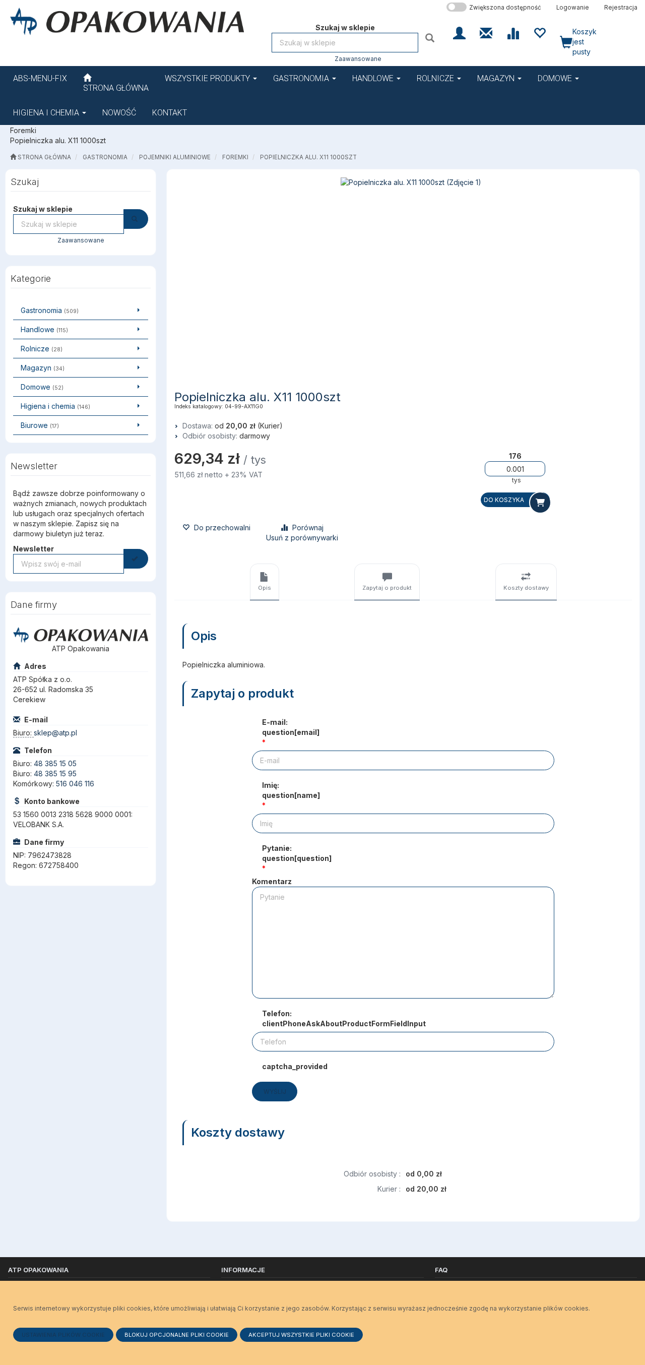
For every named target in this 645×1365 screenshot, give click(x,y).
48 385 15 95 (55, 773)
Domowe (556, 78)
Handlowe (374, 78)
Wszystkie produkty (208, 78)
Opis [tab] (264, 587)
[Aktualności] (486, 32)
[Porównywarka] (513, 32)
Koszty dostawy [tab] (526, 587)
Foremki (235, 157)
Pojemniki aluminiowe (175, 157)
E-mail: (290, 727)
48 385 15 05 (55, 763)
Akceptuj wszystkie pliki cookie (301, 1334)
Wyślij (275, 1091)
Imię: (291, 790)
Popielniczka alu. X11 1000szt (308, 157)
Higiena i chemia (47, 112)
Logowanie (572, 7)
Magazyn (497, 78)
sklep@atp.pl (55, 732)
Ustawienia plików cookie (63, 1334)
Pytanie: (297, 853)
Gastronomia (302, 78)
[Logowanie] (459, 32)
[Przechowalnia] (539, 32)
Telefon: (344, 1018)
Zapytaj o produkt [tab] (387, 587)
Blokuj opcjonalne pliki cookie (176, 1334)
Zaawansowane (358, 59)
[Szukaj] (431, 37)
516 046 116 (75, 783)
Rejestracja (620, 7)
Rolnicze (436, 78)
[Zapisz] (135, 559)
